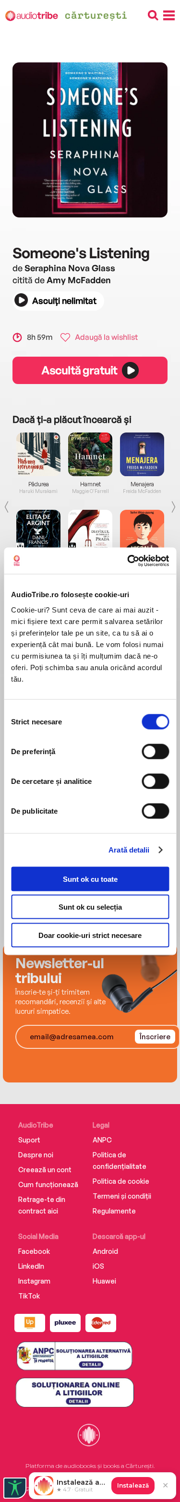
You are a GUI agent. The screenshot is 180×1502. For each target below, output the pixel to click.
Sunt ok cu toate (90, 879)
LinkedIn (31, 1266)
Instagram (34, 1281)
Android (105, 1251)
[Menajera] (142, 454)
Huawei (104, 1281)
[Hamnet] (90, 454)
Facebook (34, 1251)
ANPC (102, 1140)
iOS (98, 1266)
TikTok (29, 1296)
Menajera (142, 484)
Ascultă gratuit (79, 370)
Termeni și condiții (122, 1196)
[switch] (155, 751)
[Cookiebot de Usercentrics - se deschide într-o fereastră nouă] (128, 560)
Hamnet (90, 484)
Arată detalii (128, 850)
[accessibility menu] (14, 1488)
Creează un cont (45, 1170)
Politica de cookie (121, 1181)
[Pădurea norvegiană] (38, 454)
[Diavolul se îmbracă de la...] (90, 531)
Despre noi (35, 1155)
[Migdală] (142, 531)
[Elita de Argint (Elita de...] (38, 531)
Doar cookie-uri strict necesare (90, 935)
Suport (29, 1140)
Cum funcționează (48, 1184)
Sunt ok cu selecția (90, 907)
